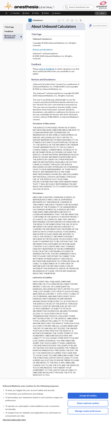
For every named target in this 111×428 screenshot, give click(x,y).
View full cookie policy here (14, 420)
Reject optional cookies (88, 403)
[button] (56, 13)
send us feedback (46, 69)
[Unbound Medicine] (102, 5)
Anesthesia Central (38, 5)
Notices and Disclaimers (9, 36)
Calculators (37, 20)
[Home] (6, 13)
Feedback (8, 31)
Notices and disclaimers (43, 49)
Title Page (9, 27)
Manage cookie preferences (88, 411)
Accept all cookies (88, 395)
